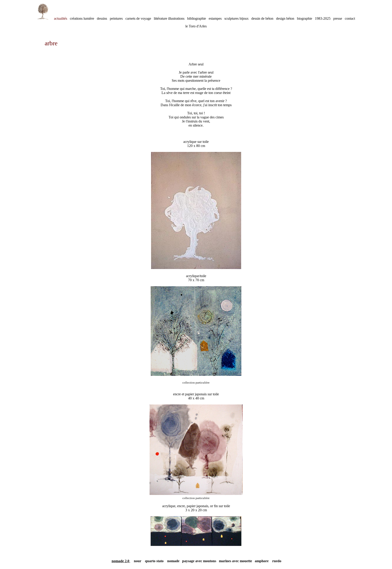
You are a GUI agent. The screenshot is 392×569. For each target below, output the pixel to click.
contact (350, 18)
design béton (286, 18)
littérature (160, 18)
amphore (262, 561)
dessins (103, 18)
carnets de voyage (138, 18)
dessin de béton (263, 18)
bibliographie (198, 18)
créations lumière (83, 18)
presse (339, 18)
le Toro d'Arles (196, 26)
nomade (173, 561)
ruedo (275, 561)
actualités (60, 18)
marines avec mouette (235, 561)
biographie (306, 18)
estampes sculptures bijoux (230, 18)
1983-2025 (324, 18)
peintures (117, 18)
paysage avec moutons (199, 561)
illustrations (175, 18)
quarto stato (154, 561)
